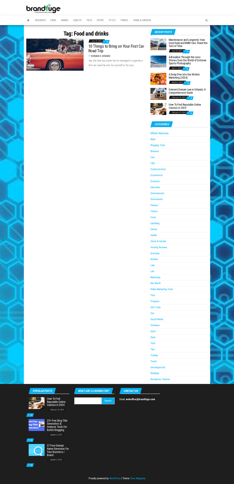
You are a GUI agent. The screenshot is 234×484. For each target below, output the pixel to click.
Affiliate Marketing (159, 133)
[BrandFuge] (28, 20)
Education (155, 187)
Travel (124, 20)
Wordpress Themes (160, 379)
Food (153, 217)
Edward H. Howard (100, 56)
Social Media (156, 319)
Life (152, 271)
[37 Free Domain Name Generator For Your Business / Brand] (37, 449)
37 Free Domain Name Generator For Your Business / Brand (58, 450)
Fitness (154, 211)
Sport (100, 20)
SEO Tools (155, 307)
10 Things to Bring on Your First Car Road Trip (116, 48)
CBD (152, 163)
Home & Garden (142, 20)
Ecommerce (156, 175)
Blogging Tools (157, 145)
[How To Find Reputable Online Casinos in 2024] (158, 108)
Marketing (155, 277)
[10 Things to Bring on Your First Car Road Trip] (55, 54)
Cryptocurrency (158, 169)
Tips (152, 349)
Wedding (154, 373)
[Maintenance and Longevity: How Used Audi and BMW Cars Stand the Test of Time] (158, 44)
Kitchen (154, 259)
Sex (152, 313)
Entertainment (157, 193)
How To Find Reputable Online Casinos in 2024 (185, 106)
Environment (156, 199)
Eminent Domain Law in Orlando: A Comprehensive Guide (187, 91)
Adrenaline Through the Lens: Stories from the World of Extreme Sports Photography (187, 60)
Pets (152, 295)
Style (112, 20)
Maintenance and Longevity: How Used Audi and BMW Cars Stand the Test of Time (188, 43)
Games (64, 20)
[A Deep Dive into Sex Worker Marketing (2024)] (158, 78)
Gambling (155, 223)
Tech (89, 20)
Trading (154, 355)
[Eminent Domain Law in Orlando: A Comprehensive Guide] (158, 93)
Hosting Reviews (158, 247)
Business (40, 20)
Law (152, 265)
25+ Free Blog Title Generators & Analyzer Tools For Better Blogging (57, 425)
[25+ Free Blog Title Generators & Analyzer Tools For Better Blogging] (37, 424)
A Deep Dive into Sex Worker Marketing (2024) (184, 76)
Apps (153, 139)
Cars (53, 20)
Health (77, 20)
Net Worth (155, 283)
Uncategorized (157, 367)
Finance (154, 205)
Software (155, 325)
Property (154, 301)
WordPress (115, 478)
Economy (155, 181)
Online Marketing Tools (161, 289)
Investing (154, 253)
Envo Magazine (138, 478)
